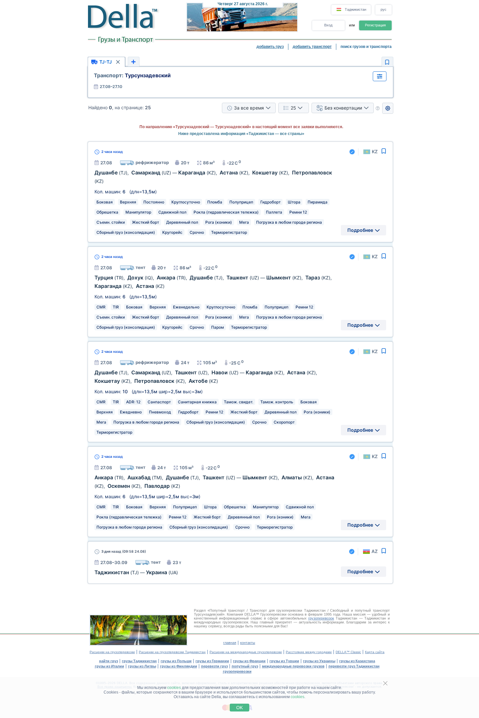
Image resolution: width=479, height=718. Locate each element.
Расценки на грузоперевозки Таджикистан (172, 652)
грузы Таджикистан (139, 661)
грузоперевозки (237, 671)
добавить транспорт (312, 46)
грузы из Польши (176, 661)
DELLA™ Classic (348, 652)
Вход (328, 25)
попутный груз (245, 666)
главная (229, 643)
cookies (174, 687)
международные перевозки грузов (293, 666)
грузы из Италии (109, 666)
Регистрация (375, 25)
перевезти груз (214, 666)
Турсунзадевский (132, 75)
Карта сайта (375, 652)
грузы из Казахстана (357, 661)
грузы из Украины (319, 661)
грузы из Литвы (142, 666)
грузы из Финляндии (178, 666)
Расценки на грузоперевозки (112, 652)
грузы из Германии (212, 661)
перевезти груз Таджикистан (354, 666)
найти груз (108, 661)
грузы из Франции (249, 661)
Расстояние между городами (309, 652)
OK (239, 707)
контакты (247, 643)
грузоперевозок (321, 618)
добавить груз (270, 46)
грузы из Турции (284, 661)
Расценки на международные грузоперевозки (246, 652)
